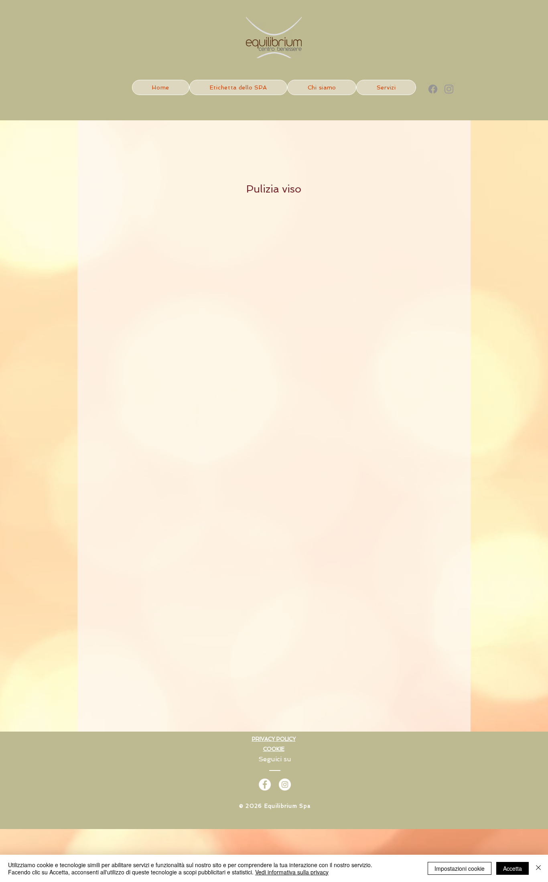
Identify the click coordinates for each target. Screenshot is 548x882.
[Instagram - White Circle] (285, 785)
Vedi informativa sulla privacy (292, 872)
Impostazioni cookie (459, 868)
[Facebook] (433, 89)
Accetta (512, 868)
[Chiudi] (538, 868)
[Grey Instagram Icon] (449, 89)
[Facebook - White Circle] (265, 785)
